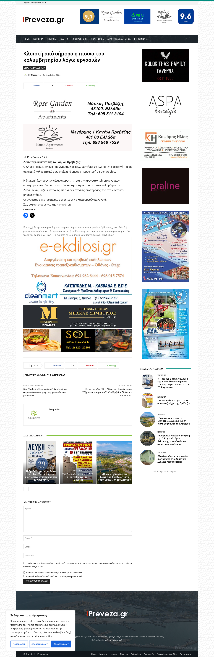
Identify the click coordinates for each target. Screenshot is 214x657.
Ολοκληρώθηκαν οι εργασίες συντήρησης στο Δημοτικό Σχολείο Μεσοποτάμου (172, 459)
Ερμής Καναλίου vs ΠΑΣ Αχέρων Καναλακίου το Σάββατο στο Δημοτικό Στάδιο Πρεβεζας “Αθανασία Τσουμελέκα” (107, 392)
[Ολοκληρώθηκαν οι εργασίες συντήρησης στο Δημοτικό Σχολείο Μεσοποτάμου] (147, 457)
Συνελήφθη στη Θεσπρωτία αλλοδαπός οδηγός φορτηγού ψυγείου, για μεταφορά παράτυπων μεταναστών (45, 392)
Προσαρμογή (19, 644)
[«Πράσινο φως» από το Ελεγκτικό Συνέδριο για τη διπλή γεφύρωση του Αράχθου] (114, 462)
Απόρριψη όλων (39, 644)
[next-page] (30, 489)
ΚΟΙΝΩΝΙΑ (41, 467)
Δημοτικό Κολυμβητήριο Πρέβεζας (45, 375)
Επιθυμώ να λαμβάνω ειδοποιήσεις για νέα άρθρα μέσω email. (54, 576)
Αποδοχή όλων (61, 644)
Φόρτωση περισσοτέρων (164, 471)
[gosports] (25, 75)
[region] (40, 630)
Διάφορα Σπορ (34, 67)
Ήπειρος (114, 470)
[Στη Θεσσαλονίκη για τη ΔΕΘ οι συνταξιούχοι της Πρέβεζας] (78, 462)
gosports (36, 75)
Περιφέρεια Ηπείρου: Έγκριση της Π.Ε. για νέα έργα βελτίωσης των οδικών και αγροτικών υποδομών (173, 440)
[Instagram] (181, 2)
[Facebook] (174, 2)
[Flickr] (177, 2)
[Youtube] (189, 2)
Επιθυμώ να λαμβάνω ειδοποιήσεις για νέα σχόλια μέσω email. (54, 572)
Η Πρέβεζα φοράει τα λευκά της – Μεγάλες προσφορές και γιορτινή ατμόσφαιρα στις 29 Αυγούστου (41, 475)
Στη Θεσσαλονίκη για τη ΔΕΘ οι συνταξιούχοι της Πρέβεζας (77, 477)
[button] (187, 39)
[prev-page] (25, 489)
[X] (185, 2)
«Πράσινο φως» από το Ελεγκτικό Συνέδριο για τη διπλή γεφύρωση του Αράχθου (114, 477)
